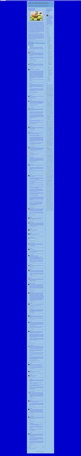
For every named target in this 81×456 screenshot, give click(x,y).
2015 (47, 31)
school (47, 187)
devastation (52, 113)
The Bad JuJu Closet (50, 48)
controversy (49, 107)
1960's (52, 84)
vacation (51, 203)
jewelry (52, 152)
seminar (47, 189)
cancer (47, 97)
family (49, 129)
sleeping (47, 192)
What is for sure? (49, 49)
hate (49, 142)
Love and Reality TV (50, 45)
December (49, 37)
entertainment (51, 126)
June (48, 43)
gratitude (48, 139)
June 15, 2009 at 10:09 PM (32, 66)
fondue (50, 132)
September (49, 40)
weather (52, 206)
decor (48, 112)
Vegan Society (32, 238)
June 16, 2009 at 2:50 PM (32, 281)
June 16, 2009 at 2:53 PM (32, 289)
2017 (47, 29)
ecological (48, 121)
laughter (51, 154)
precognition (52, 179)
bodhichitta (48, 95)
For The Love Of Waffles (50, 69)
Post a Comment (30, 445)
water (47, 206)
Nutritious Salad (49, 58)
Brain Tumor (49, 52)
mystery (48, 167)
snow (52, 192)
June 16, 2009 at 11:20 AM (32, 240)
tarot (51, 200)
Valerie (30, 264)
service (49, 189)
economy (52, 121)
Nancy (30, 174)
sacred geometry (49, 186)
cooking (52, 107)
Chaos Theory (51, 99)
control (47, 107)
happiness (48, 141)
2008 (47, 81)
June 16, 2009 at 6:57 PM (32, 368)
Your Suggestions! (49, 46)
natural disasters (51, 167)
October (49, 39)
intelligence (51, 150)
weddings (51, 207)
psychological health (49, 181)
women (50, 209)
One (51, 172)
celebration (47, 98)
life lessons (50, 155)
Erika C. (30, 330)
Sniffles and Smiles (32, 283)
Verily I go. (31, 46)
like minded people (51, 157)
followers (48, 132)
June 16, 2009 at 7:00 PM (32, 376)
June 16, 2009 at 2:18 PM (32, 275)
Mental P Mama (31, 146)
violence (51, 205)
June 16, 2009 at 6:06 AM (32, 129)
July (48, 42)
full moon (50, 134)
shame (49, 190)
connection (51, 104)
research (47, 185)
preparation (51, 180)
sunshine (51, 197)
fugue (48, 134)
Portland (49, 176)
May (48, 76)
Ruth (30, 100)
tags (47, 200)
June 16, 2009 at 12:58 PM (32, 262)
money (49, 164)
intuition (47, 152)
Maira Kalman (51, 159)
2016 (47, 30)
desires (47, 113)
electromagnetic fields (49, 123)
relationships (48, 184)
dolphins (50, 116)
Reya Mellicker (31, 237)
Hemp (48, 50)
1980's (47, 85)
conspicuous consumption (49, 106)
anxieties (47, 90)
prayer (49, 179)
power (49, 178)
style (51, 196)
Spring (51, 195)
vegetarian (49, 204)
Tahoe (49, 200)
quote (51, 182)
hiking (49, 144)
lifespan (50, 156)
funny (47, 135)
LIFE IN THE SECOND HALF (38, 3)
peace (47, 174)
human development (49, 148)
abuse (47, 86)
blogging (48, 94)
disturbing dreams (48, 115)
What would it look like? (50, 56)
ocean (52, 171)
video (51, 204)
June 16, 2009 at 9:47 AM (32, 226)
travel (52, 202)
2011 (47, 34)
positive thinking (50, 177)
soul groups (50, 194)
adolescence (51, 87)
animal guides (48, 89)
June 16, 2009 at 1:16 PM (32, 267)
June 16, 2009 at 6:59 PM (32, 372)
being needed (50, 92)
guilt (52, 140)
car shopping (50, 97)
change (47, 99)
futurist (52, 135)
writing (51, 210)
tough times (50, 201)
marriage (51, 160)
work (52, 209)
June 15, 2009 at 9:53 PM (32, 49)
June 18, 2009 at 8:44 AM (32, 430)
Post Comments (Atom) (33, 448)
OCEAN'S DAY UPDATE (49, 71)
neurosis (47, 170)
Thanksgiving (48, 201)
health (49, 143)
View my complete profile (49, 25)
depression (51, 112)
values (47, 204)
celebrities (51, 98)
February (49, 79)
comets (50, 102)
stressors (49, 196)
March (48, 78)
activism (52, 86)
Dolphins (49, 68)
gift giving (48, 137)
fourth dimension (51, 133)
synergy (52, 199)
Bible (51, 92)
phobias (50, 175)
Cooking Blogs (49, 47)
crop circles (48, 111)
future (49, 135)
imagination (52, 149)
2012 (47, 33)
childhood (47, 100)
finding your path (48, 131)
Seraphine (31, 254)
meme (47, 161)
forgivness (48, 133)
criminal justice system (48, 110)
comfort (52, 102)
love (51, 158)
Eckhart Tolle (48, 120)
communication (51, 103)
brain (47, 96)
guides (50, 140)
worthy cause (48, 210)
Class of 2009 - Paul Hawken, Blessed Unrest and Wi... (50, 64)
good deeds (51, 138)
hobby (51, 144)
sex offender (52, 189)
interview (51, 151)
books (50, 95)
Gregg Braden (48, 140)
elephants (47, 124)
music (50, 166)
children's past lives (48, 101)
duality (51, 118)
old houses (49, 172)
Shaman (48, 190)
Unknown (31, 308)
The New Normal (49, 54)
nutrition (50, 171)
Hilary (30, 408)
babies (47, 91)
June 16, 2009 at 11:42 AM (32, 246)
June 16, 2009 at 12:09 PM (32, 252)
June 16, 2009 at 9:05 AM (32, 219)
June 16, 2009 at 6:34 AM (32, 150)
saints (52, 186)
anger (51, 88)
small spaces (50, 192)
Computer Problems (50, 67)
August (48, 41)
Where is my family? (50, 57)
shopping (49, 191)
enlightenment (48, 126)
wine (48, 209)
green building (51, 139)
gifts (50, 137)
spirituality (48, 195)
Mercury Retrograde (51, 162)
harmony (47, 142)
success (47, 197)
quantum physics (48, 182)
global (52, 137)
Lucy (48, 159)
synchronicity (48, 199)
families (52, 128)
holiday (47, 145)
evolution (49, 127)
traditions (50, 202)
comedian (48, 102)
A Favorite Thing (49, 44)
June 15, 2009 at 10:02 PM (32, 60)
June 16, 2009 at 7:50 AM (32, 172)
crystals (50, 111)
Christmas (52, 101)
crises (51, 110)
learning (47, 155)
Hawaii (51, 142)
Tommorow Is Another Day (50, 59)
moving (48, 166)
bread (49, 96)
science (50, 187)
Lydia (30, 83)
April (48, 77)
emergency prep (51, 124)
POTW (47, 178)
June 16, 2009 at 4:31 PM (32, 312)
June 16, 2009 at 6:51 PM (32, 361)
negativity (51, 169)
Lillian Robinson (31, 51)
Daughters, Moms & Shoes (50, 62)
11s (50, 84)
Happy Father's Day (50, 53)
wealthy (50, 206)
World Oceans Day (50, 72)
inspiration (48, 150)
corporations (48, 108)
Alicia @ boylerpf (31, 391)
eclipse (51, 120)
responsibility (50, 185)
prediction (48, 180)
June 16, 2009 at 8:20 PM (32, 397)
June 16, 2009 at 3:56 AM (32, 105)
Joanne (30, 126)
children (51, 100)
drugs (48, 118)
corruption (51, 108)
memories (49, 161)
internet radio (48, 151)
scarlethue (31, 164)
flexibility (51, 131)
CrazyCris (31, 68)
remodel (51, 184)
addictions (48, 87)
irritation (50, 152)
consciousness (48, 105)
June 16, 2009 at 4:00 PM (32, 306)
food (52, 132)
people (49, 174)
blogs (51, 94)
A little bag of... (49, 55)
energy (50, 125)
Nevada (49, 170)
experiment (48, 128)
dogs (47, 116)
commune (48, 103)
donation (52, 116)
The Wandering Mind (50, 51)
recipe (47, 183)
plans (52, 175)
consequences (52, 105)
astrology (51, 90)
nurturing (47, 171)
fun (52, 134)
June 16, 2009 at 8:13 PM (32, 389)
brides (51, 96)
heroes (47, 144)
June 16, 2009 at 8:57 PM (32, 406)
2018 (47, 28)
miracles (47, 164)
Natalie (30, 95)
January (49, 80)
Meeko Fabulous (31, 242)
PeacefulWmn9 (31, 416)
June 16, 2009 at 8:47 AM (32, 214)
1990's (49, 85)
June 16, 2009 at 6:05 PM (32, 328)
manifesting (48, 160)
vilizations (47, 205)
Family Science (50, 130)
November (49, 38)
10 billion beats (48, 84)
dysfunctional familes (49, 119)
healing (47, 143)
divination (51, 115)
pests (48, 175)
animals (51, 89)
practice (47, 179)
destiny (49, 113)
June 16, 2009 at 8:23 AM (32, 205)
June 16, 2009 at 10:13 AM (32, 230)
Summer (49, 197)
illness (49, 149)
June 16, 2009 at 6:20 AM (32, 144)
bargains (50, 91)
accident (49, 86)
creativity (49, 109)
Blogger (43, 451)
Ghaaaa (48, 66)
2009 (47, 36)
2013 (47, 32)
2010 (47, 35)
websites (48, 207)
